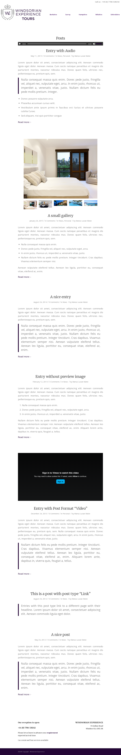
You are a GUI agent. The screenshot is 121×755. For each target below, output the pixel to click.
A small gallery (60, 215)
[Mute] (94, 44)
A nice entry (60, 297)
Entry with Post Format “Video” (60, 508)
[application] (60, 43)
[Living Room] (45, 203)
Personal (66, 56)
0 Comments (49, 56)
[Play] (20, 44)
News (60, 56)
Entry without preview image (60, 376)
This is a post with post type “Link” (60, 593)
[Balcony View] (75, 203)
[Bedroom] (60, 168)
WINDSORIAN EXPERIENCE (89, 722)
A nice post (60, 634)
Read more (23, 122)
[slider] (99, 43)
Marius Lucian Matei (82, 56)
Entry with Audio (60, 50)
